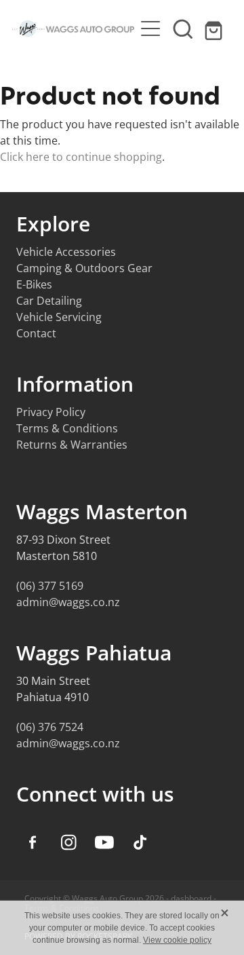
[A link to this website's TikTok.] (140, 842)
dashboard (191, 898)
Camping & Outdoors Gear (84, 268)
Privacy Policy (50, 412)
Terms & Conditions (67, 428)
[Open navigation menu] (150, 28)
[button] (183, 28)
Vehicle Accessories (66, 251)
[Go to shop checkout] (215, 28)
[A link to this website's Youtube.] (104, 842)
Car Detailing (49, 300)
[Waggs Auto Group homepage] (73, 28)
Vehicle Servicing (59, 317)
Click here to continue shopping (81, 156)
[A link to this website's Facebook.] (32, 842)
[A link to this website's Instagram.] (68, 842)
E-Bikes (34, 284)
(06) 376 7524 (49, 726)
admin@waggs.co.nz (68, 602)
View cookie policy (177, 940)
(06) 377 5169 (49, 585)
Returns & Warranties (71, 444)
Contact (36, 333)
